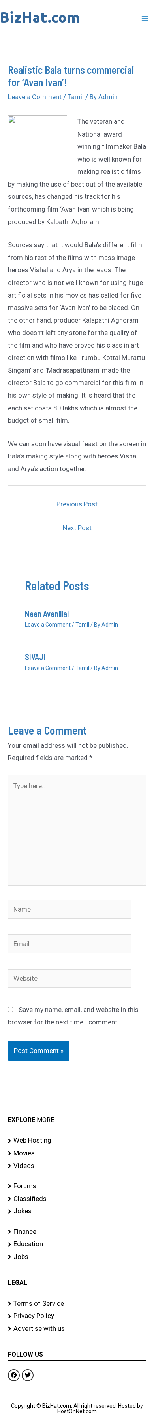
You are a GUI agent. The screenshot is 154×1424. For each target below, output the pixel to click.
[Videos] (77, 1166)
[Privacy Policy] (77, 1316)
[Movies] (77, 1153)
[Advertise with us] (77, 1328)
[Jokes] (77, 1211)
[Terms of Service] (77, 1303)
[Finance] (77, 1232)
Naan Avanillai (47, 613)
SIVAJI (35, 657)
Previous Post (77, 504)
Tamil (76, 97)
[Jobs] (77, 1257)
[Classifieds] (77, 1199)
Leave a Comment (35, 97)
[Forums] (77, 1186)
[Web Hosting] (77, 1140)
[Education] (77, 1244)
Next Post (77, 528)
